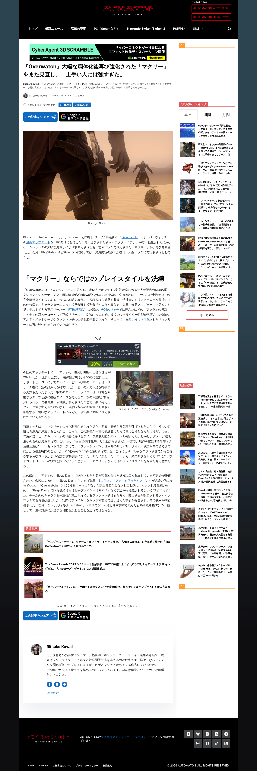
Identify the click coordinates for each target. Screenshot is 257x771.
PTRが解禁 (75, 309)
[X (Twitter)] (216, 734)
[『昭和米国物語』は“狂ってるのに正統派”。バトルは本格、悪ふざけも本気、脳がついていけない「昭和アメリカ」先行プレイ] (187, 420)
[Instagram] (207, 734)
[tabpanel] (207, 220)
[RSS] (226, 743)
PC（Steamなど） (106, 28)
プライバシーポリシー (87, 765)
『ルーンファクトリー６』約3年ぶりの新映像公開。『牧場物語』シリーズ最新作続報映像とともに (216, 224)
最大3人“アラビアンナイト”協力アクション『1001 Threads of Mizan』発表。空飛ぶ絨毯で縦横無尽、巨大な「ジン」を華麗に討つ (215, 516)
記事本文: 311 (53, 693)
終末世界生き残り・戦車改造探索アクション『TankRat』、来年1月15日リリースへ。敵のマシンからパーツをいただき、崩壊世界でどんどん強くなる (215, 440)
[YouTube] (188, 734)
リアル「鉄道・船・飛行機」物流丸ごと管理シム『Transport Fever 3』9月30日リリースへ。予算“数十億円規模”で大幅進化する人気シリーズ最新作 (216, 478)
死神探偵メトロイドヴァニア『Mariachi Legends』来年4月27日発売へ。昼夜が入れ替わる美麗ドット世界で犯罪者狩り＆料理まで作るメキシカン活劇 (215, 534)
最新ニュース (54, 28)
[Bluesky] (198, 734)
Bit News (65, 104)
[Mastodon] (198, 743)
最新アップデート (38, 242)
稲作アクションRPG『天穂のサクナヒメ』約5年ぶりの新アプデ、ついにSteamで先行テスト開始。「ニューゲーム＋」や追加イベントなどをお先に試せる (216, 264)
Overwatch (82, 104)
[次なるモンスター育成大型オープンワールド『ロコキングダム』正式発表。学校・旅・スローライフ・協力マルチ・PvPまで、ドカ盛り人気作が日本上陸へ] (187, 457)
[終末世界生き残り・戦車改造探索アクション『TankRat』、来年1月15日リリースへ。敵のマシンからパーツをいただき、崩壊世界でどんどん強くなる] (187, 439)
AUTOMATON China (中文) (211, 17)
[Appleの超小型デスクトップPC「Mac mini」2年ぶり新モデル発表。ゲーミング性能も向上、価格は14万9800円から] (187, 570)
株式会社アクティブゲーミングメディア (126, 737)
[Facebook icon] (49, 684)
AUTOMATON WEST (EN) (210, 8)
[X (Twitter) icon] (57, 684)
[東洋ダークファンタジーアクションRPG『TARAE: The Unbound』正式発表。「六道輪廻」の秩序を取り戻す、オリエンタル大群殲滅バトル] (187, 551)
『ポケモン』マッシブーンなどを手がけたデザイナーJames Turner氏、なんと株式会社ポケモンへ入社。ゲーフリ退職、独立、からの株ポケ (216, 170)
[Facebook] (207, 743)
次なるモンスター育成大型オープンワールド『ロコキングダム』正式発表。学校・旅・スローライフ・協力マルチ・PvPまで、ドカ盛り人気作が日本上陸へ (215, 459)
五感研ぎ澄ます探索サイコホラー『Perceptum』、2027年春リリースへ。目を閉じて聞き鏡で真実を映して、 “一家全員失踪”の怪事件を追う (215, 403)
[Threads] (226, 734)
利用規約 (107, 765)
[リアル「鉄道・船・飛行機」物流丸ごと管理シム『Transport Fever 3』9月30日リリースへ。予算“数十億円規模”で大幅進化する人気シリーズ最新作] (187, 476)
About (31, 765)
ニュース (79, 95)
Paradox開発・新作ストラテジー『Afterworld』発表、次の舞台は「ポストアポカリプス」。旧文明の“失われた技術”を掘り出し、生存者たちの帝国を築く (215, 497)
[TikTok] (216, 743)
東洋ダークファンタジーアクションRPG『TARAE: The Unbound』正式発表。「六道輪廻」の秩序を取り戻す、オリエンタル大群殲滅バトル (215, 553)
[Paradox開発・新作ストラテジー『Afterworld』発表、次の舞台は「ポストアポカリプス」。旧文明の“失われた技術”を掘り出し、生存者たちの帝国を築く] (187, 495)
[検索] (229, 28)
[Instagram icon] (64, 684)
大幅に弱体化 (141, 319)
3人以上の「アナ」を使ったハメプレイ (125, 480)
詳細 (196, 28)
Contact (43, 765)
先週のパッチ (110, 309)
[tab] (188, 114)
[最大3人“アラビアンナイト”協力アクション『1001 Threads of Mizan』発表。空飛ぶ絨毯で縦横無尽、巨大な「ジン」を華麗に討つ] (187, 514)
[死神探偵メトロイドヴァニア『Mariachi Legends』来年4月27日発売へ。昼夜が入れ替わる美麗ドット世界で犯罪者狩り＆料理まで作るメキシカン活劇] (187, 532)
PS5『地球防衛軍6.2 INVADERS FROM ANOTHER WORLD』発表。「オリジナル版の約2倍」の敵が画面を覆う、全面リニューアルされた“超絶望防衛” (216, 245)
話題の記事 (78, 28)
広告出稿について (62, 765)
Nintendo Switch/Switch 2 (146, 28)
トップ (32, 28)
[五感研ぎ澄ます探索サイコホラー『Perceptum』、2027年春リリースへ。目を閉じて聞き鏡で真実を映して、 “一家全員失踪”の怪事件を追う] (187, 401)
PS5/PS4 (179, 28)
